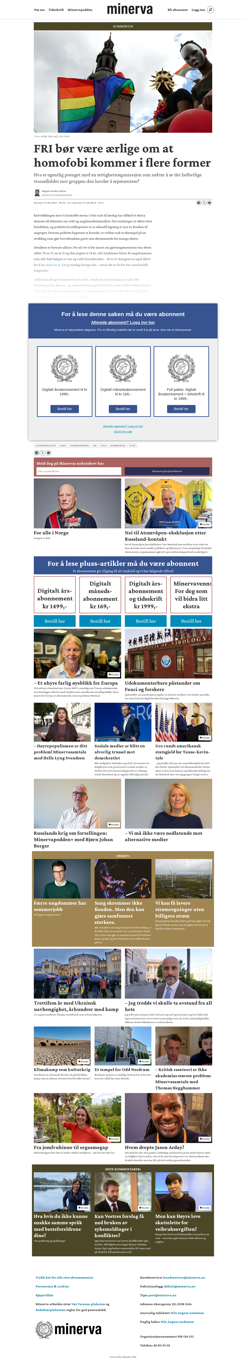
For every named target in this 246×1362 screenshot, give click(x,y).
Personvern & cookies (52, 1286)
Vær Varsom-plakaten (88, 1304)
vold (132, 445)
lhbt (63, 445)
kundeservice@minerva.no (184, 1277)
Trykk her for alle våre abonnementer (64, 1277)
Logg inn (198, 10)
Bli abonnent (178, 10)
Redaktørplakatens (51, 1310)
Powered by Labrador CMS (123, 1356)
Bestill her (64, 409)
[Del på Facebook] (198, 202)
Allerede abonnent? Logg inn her (123, 322)
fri (95, 445)
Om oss (39, 10)
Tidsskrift (56, 10)
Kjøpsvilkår (45, 1295)
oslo (104, 445)
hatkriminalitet (46, 445)
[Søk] (210, 9)
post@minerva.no (162, 1295)
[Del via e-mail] (209, 202)
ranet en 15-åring (57, 265)
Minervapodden (80, 10)
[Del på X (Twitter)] (204, 202)
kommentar (118, 445)
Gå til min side (123, 431)
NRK (110, 285)
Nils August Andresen (187, 1313)
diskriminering (79, 445)
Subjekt (111, 291)
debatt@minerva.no (179, 1286)
